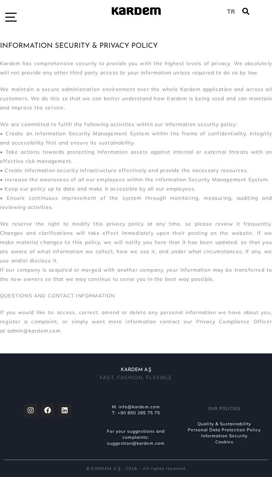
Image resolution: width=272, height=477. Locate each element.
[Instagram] (31, 410)
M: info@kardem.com (136, 406)
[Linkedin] (65, 410)
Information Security (224, 435)
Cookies (224, 441)
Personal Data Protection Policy (224, 429)
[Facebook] (48, 410)
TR (231, 11)
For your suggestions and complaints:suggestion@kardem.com (136, 437)
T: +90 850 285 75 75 (136, 412)
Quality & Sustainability (224, 423)
